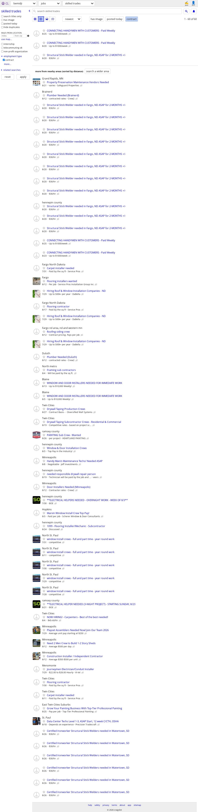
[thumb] (41, 19)
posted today (10, 23)
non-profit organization (16, 51)
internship (9, 44)
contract (9, 59)
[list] (35, 19)
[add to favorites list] (44, 30)
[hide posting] (70, 34)
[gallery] (47, 19)
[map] (53, 19)
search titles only (12, 16)
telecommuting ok (13, 47)
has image (9, 19)
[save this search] (194, 11)
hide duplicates (12, 27)
